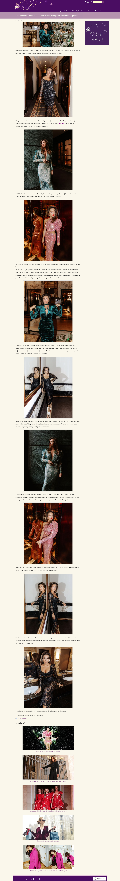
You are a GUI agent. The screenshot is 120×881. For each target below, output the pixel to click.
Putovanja (83, 11)
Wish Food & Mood (92, 11)
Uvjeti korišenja (28, 879)
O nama (36, 879)
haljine (79, 20)
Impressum (20, 879)
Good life (72, 11)
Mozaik (65, 11)
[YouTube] (88, 2)
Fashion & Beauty (23, 20)
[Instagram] (91, 2)
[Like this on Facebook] (22, 719)
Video (101, 11)
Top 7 (77, 11)
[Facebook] (85, 2)
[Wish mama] (97, 33)
